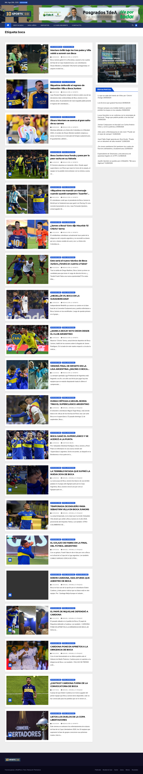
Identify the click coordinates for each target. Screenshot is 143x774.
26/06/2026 (56, 127)
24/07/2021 (56, 690)
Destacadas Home (68, 46)
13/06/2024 (56, 302)
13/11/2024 (55, 232)
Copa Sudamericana (56, 46)
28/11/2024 (55, 197)
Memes (128, 770)
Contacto (76, 25)
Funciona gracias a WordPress (14, 770)
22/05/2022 (56, 549)
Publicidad (98, 770)
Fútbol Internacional (69, 81)
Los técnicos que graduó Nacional (110, 103)
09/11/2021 (55, 653)
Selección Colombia (82, 574)
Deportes (45, 25)
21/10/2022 (56, 372)
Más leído (32, 25)
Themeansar (37, 770)
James (122, 770)
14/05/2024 (56, 337)
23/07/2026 (56, 92)
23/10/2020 (56, 723)
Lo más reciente (61, 25)
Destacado (18, 25)
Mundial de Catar (107, 770)
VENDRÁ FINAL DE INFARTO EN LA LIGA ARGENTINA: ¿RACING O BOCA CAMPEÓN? (69, 369)
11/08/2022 (55, 478)
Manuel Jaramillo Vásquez (72, 408)
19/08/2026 (56, 57)
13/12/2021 (56, 584)
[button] (132, 25)
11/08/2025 (55, 162)
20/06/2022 (56, 513)
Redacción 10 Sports (70, 57)
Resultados (135, 770)
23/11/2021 (55, 618)
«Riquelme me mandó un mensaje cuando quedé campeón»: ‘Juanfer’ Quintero (69, 193)
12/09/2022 (56, 408)
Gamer (116, 770)
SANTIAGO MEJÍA (68, 443)
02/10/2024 (56, 267)
